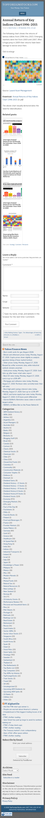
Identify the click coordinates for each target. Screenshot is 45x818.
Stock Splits (8, 652)
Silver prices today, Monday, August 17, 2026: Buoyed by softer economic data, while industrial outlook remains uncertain (20, 365)
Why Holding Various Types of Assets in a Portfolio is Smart (13, 335)
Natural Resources (11, 586)
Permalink (25, 244)
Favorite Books (9, 515)
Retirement (8, 623)
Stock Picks (8, 649)
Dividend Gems (9, 480)
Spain (6, 644)
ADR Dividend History (12, 412)
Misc (5, 573)
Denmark (7, 478)
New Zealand (8, 591)
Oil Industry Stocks (11, 599)
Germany (7, 531)
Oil (5, 597)
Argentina (7, 420)
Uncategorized (9, 686)
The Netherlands (10, 665)
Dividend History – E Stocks (14, 486)
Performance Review (11, 602)
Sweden (7, 657)
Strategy (12, 244)
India (5, 546)
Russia (6, 626)
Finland (6, 517)
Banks (6, 430)
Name (5, 295)
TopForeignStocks (10, 676)
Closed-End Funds (10, 462)
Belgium (7, 433)
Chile (5, 457)
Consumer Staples (11, 472)
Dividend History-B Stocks (13, 494)
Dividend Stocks (10, 496)
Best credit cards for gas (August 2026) (19, 352)
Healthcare (8, 538)
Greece (6, 536)
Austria (6, 428)
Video (6, 699)
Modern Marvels (10, 575)
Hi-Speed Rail (9, 541)
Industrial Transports (11, 552)
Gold (5, 533)
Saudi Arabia (8, 628)
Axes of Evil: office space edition (16, 733)
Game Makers (9, 528)
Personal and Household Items (15, 604)
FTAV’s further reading (12, 717)
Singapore (7, 636)
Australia (7, 425)
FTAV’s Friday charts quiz (13, 725)
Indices (6, 549)
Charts (6, 449)
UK (5, 684)
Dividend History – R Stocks (14, 488)
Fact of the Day (9, 507)
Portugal (7, 612)
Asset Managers (10, 422)
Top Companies (9, 670)
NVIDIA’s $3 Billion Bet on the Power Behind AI (21, 405)
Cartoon (7, 446)
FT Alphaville (12, 703)
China (6, 459)
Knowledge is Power (11, 565)
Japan (6, 562)
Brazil (6, 441)
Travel (6, 681)
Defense (7, 475)
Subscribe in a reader (11, 777)
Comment (18, 244)
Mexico (6, 570)
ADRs (6, 414)
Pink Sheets (8, 610)
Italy (5, 560)
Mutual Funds (9, 581)
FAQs (6, 512)
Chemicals (7, 454)
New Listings (8, 589)
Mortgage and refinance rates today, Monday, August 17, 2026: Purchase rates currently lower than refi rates (22, 384)
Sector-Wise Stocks (11, 633)
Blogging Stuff (9, 438)
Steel (6, 647)
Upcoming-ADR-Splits (12, 692)
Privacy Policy (7, 801)
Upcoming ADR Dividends (13, 689)
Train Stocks (8, 678)
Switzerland (8, 660)
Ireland (6, 554)
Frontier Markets (10, 525)
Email (4, 301)
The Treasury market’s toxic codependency (20, 730)
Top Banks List (9, 668)
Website (5, 307)
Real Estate (8, 620)
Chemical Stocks (10, 451)
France (6, 523)
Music (6, 578)
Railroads (7, 615)
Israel (6, 557)
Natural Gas (8, 583)
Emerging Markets (11, 502)
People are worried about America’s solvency (21, 709)
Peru (5, 607)
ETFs (5, 504)
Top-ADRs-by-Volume (12, 673)
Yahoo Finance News (16, 349)
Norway (6, 594)
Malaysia (7, 567)
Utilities (6, 697)
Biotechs (7, 436)
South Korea (8, 641)
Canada (6, 443)
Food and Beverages (11, 520)
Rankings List (9, 618)
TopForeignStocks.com (20, 4)
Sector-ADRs (8, 631)
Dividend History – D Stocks (14, 483)
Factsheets (8, 509)
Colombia (7, 465)
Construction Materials (12, 470)
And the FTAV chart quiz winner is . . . (17, 707)
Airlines (6, 417)
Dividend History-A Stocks (13, 491)
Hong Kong (8, 544)
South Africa (8, 639)
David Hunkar (12, 28)
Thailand (7, 663)
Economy (7, 499)
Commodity (8, 467)
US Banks (7, 694)
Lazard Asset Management (20, 90)
